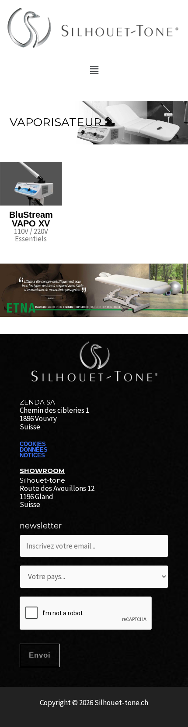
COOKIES (33, 444)
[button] (94, 70)
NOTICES (32, 455)
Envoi (40, 655)
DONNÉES (34, 450)
